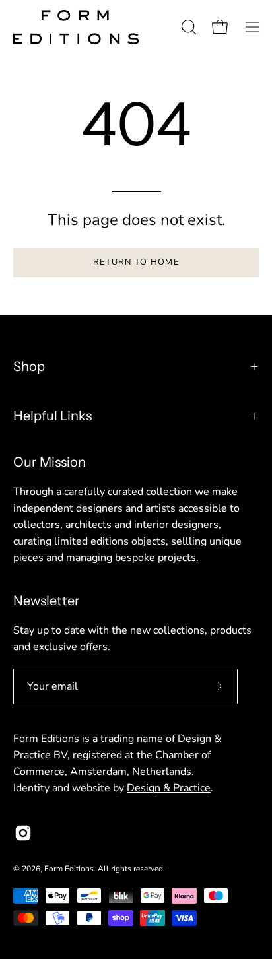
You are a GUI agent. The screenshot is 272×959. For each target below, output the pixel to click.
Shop (29, 366)
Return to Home (136, 262)
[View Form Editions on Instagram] (23, 833)
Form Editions (69, 868)
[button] (187, 27)
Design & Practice (169, 788)
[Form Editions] (76, 27)
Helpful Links (52, 416)
